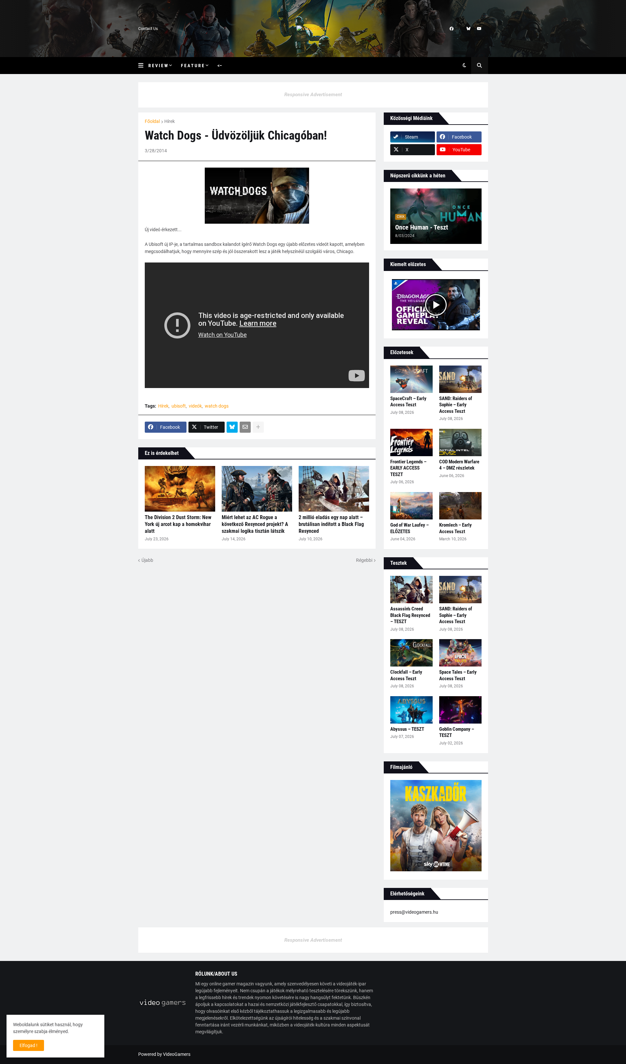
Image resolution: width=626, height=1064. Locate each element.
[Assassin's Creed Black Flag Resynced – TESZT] (411, 589)
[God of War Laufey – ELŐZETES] (411, 505)
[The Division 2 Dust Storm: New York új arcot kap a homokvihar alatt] (180, 489)
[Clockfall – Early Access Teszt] (411, 653)
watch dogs (217, 406)
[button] (143, 65)
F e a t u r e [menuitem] (192, 65)
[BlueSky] (232, 427)
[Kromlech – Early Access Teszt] (460, 505)
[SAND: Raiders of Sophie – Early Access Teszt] (460, 379)
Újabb (147, 560)
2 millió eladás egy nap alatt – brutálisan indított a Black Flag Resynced (331, 524)
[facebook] (452, 28)
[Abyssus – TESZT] (411, 710)
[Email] (245, 427)
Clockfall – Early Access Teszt (406, 675)
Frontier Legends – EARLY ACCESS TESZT (408, 468)
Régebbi (364, 560)
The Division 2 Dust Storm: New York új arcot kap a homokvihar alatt (178, 524)
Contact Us (148, 28)
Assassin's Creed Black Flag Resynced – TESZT (410, 615)
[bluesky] (468, 28)
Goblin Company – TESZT (456, 732)
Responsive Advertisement (313, 94)
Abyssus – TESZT (407, 729)
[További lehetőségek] (258, 427)
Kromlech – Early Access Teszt (455, 528)
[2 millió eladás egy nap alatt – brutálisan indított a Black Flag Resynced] (334, 489)
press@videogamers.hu (414, 912)
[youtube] (479, 28)
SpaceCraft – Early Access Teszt (408, 402)
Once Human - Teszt (421, 227)
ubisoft (178, 406)
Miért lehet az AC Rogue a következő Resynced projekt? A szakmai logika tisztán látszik (255, 524)
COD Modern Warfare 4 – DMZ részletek (459, 465)
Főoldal (152, 121)
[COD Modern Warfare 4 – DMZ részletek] (460, 442)
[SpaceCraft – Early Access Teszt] (411, 379)
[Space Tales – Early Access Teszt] (460, 653)
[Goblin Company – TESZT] (460, 710)
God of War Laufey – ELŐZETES (409, 528)
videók (195, 406)
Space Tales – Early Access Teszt (458, 675)
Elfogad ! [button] (28, 1045)
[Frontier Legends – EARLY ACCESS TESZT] (411, 442)
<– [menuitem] (219, 65)
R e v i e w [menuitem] (158, 65)
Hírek (169, 121)
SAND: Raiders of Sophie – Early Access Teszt (455, 405)
